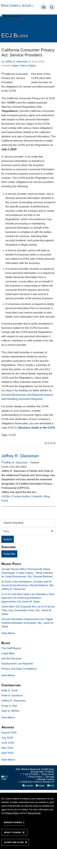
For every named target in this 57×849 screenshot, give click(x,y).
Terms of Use (47, 774)
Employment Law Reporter (17, 663)
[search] (52, 7)
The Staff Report (11, 648)
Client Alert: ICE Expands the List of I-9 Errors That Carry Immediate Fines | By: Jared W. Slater (28, 610)
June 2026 (7, 742)
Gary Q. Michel (10, 710)
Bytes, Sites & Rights (24, 65)
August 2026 (9, 732)
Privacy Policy (35, 777)
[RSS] (50, 786)
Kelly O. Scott (9, 690)
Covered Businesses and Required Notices (27, 394)
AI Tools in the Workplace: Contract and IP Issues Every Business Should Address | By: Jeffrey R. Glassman (27, 585)
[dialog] (28, 821)
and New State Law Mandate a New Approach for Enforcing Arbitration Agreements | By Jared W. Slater (28, 598)
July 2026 (7, 737)
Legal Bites (8, 653)
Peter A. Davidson (12, 695)
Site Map (50, 777)
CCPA (12, 434)
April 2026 (7, 752)
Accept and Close (14, 842)
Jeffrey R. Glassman (16, 61)
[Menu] (43, 7)
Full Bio (5, 496)
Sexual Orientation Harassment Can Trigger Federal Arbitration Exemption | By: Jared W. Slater (27, 623)
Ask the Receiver (11, 658)
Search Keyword (13, 522)
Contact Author (21, 496)
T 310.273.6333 (30, 774)
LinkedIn (37, 496)
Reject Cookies (12, 832)
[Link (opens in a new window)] (27, 786)
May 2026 (7, 747)
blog (8, 390)
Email (4, 466)
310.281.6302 (18, 466)
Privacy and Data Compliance (19, 668)
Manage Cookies (45, 779)
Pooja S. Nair (9, 705)
